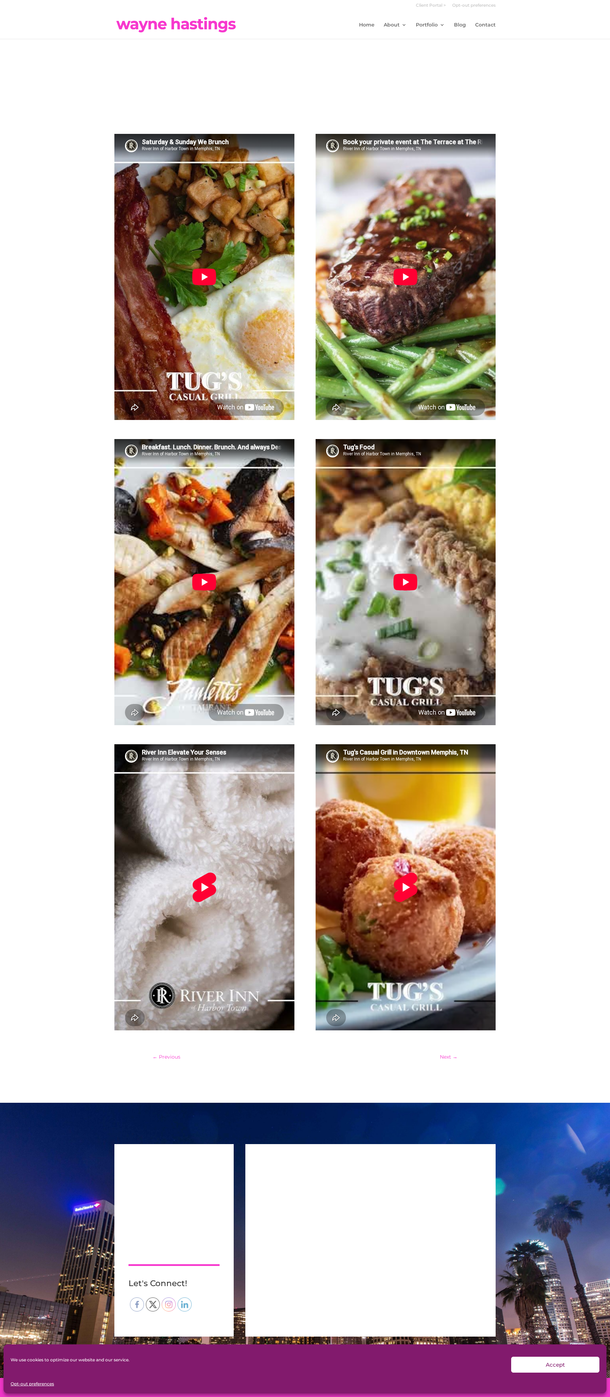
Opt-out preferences (32, 1383)
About (392, 25)
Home (367, 25)
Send (463, 1291)
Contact (485, 25)
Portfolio (427, 25)
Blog (460, 25)
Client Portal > (431, 5)
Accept (555, 1364)
